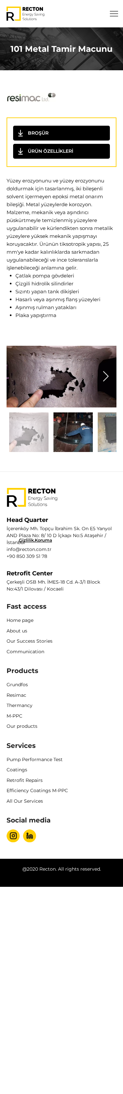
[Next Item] (105, 376)
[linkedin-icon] (29, 835)
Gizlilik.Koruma (35, 540)
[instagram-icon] (13, 835)
